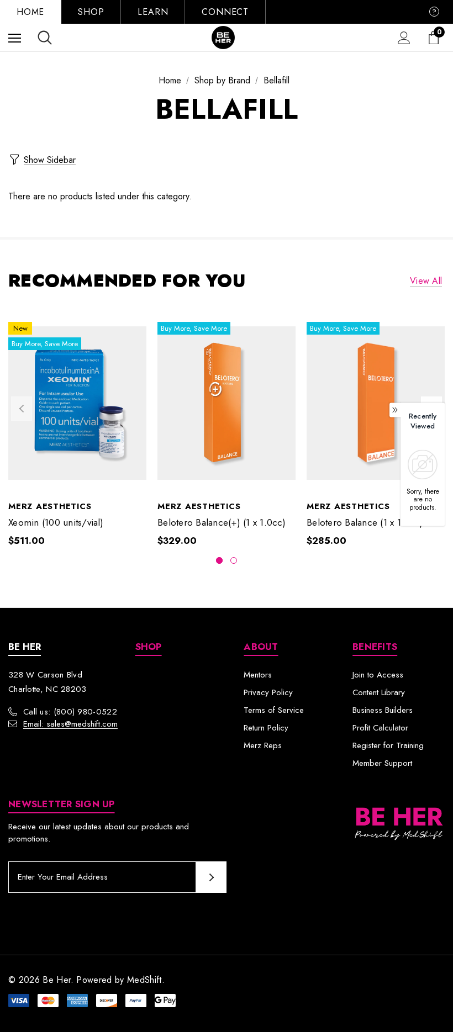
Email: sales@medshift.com (70, 724)
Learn (153, 12)
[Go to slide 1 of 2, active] (219, 560)
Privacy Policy (268, 692)
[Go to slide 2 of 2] (233, 560)
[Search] (45, 37)
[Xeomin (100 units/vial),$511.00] (77, 403)
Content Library (378, 692)
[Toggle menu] (14, 37)
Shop (91, 12)
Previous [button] (21, 408)
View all (426, 281)
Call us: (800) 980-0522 (70, 712)
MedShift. (146, 979)
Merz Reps (263, 745)
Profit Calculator (380, 728)
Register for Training (388, 745)
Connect (225, 12)
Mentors (258, 675)
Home (30, 12)
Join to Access (377, 675)
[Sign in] (404, 37)
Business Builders (382, 710)
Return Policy (266, 728)
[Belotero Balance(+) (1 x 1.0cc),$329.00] (226, 403)
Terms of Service (274, 710)
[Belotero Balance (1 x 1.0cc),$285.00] (376, 403)
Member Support (382, 763)
